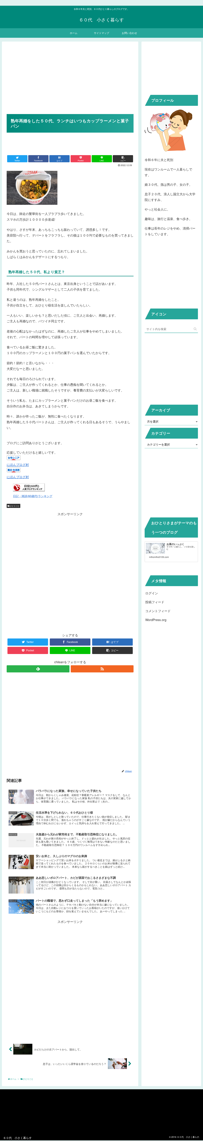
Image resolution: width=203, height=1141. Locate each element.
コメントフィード (158, 610)
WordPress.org (155, 619)
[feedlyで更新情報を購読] (38, 668)
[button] (195, 329)
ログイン (151, 593)
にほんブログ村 (18, 464)
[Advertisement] (70, 82)
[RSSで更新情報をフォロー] (102, 668)
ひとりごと (14, 505)
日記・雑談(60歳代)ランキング (32, 496)
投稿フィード (154, 602)
